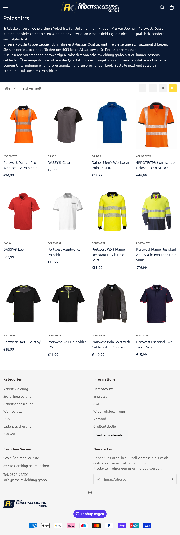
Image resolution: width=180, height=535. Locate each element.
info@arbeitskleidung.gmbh (25, 479)
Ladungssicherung (17, 426)
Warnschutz (12, 411)
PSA (6, 418)
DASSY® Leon (14, 249)
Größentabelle (104, 426)
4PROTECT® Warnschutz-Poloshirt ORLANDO (156, 165)
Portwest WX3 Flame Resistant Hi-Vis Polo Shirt (108, 254)
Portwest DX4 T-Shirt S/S (22, 341)
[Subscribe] (172, 479)
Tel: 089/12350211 (18, 474)
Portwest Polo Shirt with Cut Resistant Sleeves (111, 344)
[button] (172, 7)
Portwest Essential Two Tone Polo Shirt (154, 344)
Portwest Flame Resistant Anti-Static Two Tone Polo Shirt (156, 254)
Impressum (102, 396)
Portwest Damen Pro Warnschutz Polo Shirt (20, 165)
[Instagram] (90, 492)
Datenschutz (103, 388)
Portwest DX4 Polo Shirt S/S (67, 344)
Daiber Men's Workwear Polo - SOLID (110, 165)
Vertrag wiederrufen (110, 435)
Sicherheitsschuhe (17, 396)
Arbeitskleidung (15, 388)
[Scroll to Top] (171, 511)
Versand (99, 418)
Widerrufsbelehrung (109, 411)
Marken (9, 433)
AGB (96, 403)
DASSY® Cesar (59, 162)
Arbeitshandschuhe (18, 403)
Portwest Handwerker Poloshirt (65, 252)
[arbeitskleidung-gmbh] (90, 7)
